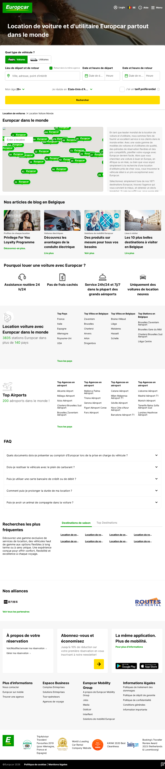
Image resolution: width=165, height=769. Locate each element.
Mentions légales (58, 764)
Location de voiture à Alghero (143, 534)
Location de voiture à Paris (118, 541)
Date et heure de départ (97, 68)
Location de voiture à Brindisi (118, 534)
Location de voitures (14, 113)
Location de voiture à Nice (94, 541)
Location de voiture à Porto (70, 541)
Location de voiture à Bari (94, 534)
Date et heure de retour (137, 68)
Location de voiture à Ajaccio (143, 541)
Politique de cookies (35, 764)
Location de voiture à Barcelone (70, 534)
